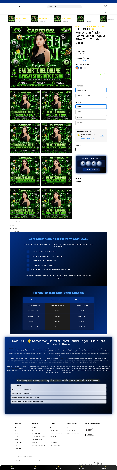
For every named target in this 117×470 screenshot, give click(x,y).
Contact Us (53, 436)
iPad (16, 430)
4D (71, 12)
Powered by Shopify (97, 464)
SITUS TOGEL (34, 12)
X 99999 (80, 117)
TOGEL (65, 12)
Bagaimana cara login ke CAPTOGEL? (21, 389)
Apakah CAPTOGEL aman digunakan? (21, 393)
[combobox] (64, 6)
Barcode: (87, 46)
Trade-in (34, 442)
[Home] (13, 6)
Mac (16, 428)
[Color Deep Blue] (81, 68)
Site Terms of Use (55, 445)
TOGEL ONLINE (81, 90)
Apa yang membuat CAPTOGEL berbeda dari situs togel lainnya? (28, 401)
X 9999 (79, 112)
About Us (70, 428)
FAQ (51, 439)
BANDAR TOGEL (56, 12)
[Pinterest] (16, 229)
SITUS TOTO (44, 12)
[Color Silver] (85, 68)
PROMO (12, 468)
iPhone (17, 433)
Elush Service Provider (38, 436)
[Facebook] (11, 229)
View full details (14, 231)
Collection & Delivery (56, 430)
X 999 (79, 106)
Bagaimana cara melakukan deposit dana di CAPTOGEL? (26, 397)
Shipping (85, 53)
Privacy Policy (54, 442)
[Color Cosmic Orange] (77, 68)
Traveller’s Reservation (38, 445)
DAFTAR (58, 468)
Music (16, 439)
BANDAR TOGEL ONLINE (84, 95)
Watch (16, 436)
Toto (16, 445)
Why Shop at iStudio (73, 433)
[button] (13, 12)
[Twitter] (14, 229)
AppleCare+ (35, 428)
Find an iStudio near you (74, 430)
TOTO (89, 12)
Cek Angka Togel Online (91, 169)
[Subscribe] (39, 461)
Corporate (35, 430)
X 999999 (80, 123)
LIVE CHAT (105, 468)
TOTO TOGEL (23, 12)
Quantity (78, 145)
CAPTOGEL (13, 12)
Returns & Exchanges (56, 433)
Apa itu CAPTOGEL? (17, 385)
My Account (53, 428)
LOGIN (35, 468)
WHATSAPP (82, 468)
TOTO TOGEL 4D (80, 12)
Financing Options (37, 439)
